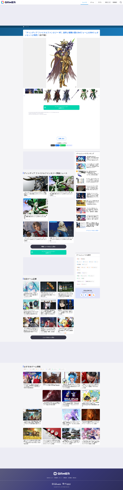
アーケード (86, 261)
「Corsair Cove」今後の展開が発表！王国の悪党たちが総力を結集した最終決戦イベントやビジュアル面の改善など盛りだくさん (32, 423)
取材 (78, 275)
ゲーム (92, 2)
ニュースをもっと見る (48, 337)
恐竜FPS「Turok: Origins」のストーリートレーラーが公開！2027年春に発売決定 (51, 385)
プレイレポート (84, 275)
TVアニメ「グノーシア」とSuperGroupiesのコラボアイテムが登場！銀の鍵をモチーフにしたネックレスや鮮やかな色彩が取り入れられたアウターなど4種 (31, 313)
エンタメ (83, 267)
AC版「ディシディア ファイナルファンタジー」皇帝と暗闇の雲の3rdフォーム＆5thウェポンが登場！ (35, 217)
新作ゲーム (26, 369)
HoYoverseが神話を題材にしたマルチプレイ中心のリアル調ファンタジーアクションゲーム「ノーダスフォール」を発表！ (90, 422)
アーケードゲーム (27, 199)
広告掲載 (70, 477)
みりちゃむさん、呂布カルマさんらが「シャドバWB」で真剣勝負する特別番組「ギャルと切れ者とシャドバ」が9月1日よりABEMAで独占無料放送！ (32, 386)
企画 (83, 278)
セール (79, 284)
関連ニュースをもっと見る (48, 246)
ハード (96, 261)
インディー (80, 261)
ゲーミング (85, 264)
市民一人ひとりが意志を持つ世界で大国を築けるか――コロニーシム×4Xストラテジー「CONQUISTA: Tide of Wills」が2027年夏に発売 (32, 442)
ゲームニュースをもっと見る (92, 230)
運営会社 (74, 477)
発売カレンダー (108, 2)
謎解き (79, 267)
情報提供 (65, 477)
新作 (78, 258)
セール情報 (32, 369)
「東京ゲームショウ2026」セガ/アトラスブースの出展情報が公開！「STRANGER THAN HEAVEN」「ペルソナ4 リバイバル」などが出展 (71, 404)
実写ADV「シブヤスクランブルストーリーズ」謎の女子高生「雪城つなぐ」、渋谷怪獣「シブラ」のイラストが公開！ (65, 312)
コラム (79, 278)
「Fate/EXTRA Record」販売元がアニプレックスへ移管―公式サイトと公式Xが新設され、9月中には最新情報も (65, 330)
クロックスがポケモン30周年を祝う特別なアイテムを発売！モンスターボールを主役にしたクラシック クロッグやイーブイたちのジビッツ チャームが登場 (51, 442)
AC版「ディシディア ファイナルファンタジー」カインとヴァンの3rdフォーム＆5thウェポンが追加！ (61, 239)
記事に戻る (61, 138)
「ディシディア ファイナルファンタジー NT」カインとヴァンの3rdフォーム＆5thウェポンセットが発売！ (35, 239)
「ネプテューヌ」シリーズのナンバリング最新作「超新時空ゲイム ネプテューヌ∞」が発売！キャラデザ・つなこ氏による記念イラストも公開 (71, 423)
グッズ (89, 267)
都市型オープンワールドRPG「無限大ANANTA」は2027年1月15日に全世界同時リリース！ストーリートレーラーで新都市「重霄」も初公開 (48, 330)
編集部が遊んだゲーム (90, 281)
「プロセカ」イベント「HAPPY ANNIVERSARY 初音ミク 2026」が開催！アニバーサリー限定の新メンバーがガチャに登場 (31, 294)
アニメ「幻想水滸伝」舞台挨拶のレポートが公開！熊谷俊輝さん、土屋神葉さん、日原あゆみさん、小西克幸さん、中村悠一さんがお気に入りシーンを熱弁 (48, 313)
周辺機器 (79, 264)
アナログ (91, 261)
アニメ (79, 269)
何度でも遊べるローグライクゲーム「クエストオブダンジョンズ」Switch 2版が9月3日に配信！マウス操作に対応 (48, 294)
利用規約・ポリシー (58, 477)
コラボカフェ (94, 267)
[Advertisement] (61, 15)
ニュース (84, 2)
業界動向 (79, 272)
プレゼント (84, 284)
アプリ (100, 2)
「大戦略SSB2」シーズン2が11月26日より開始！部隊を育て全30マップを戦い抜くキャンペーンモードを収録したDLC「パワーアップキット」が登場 (71, 442)
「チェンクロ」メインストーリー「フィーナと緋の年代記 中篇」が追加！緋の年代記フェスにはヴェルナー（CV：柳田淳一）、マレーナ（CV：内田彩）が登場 (90, 442)
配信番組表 (115, 2)
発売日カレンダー (81, 281)
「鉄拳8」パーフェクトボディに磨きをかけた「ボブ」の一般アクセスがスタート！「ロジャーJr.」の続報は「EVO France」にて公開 (90, 386)
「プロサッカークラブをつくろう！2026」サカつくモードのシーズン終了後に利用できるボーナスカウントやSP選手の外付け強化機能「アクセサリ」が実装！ (65, 295)
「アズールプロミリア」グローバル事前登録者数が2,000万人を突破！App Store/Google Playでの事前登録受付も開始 (90, 404)
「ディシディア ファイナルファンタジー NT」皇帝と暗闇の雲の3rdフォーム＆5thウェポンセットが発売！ (61, 194)
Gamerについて (50, 477)
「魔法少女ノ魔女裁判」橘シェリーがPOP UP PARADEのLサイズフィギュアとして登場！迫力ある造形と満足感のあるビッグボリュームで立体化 (71, 386)
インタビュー (91, 275)
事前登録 (83, 258)
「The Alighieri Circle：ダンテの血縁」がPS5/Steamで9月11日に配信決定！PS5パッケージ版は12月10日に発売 (51, 403)
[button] (24, 96)
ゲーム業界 (49, 369)
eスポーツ (85, 272)
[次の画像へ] (61, 63)
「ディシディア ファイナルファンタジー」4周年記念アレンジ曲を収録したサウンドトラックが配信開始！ (35, 194)
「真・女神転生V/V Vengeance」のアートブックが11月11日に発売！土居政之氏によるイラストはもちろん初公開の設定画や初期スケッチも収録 (31, 330)
